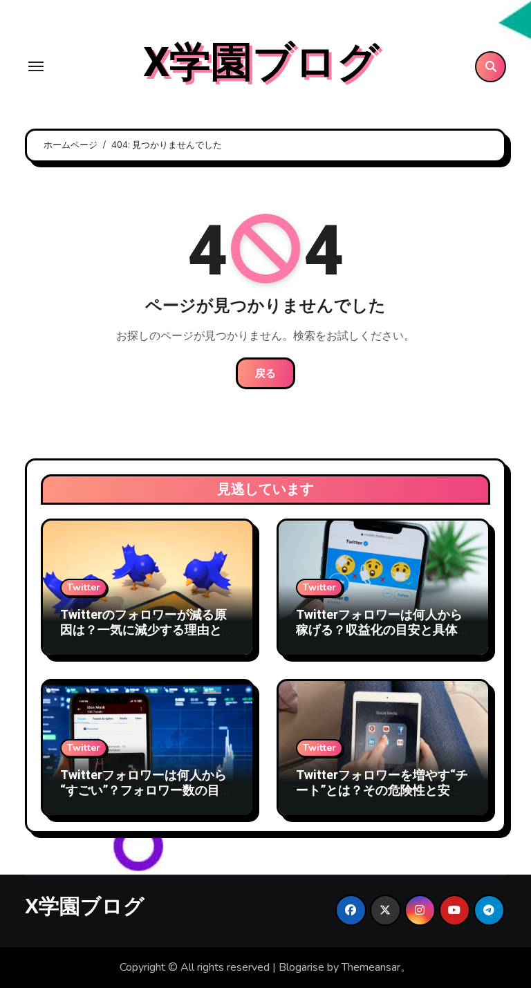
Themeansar (371, 967)
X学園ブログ (261, 62)
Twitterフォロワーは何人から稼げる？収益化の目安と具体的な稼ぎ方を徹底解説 (383, 630)
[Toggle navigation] (36, 66)
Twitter (83, 587)
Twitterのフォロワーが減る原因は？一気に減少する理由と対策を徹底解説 (147, 630)
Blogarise (301, 967)
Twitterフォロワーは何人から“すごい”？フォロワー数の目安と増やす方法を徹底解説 (146, 790)
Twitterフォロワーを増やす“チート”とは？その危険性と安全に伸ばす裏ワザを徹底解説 (382, 790)
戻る (265, 373)
